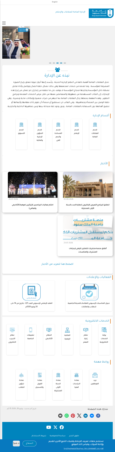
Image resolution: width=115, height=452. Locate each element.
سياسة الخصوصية (57, 436)
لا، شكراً (16, 443)
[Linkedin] (85, 415)
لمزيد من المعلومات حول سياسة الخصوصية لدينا (84, 449)
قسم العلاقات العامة (95, 133)
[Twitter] (79, 415)
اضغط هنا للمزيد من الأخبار (57, 264)
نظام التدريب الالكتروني (12, 338)
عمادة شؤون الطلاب (21, 383)
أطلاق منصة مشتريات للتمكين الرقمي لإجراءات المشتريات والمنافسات (88, 250)
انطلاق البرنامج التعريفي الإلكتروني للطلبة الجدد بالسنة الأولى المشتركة (87, 207)
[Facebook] (98, 415)
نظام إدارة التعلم (85, 338)
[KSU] (101, 12)
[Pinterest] (73, 415)
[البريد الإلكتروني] (60, 415)
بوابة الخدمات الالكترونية (104, 338)
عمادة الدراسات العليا (76, 383)
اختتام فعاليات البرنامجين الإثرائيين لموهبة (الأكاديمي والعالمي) (32, 207)
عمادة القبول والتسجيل (39, 383)
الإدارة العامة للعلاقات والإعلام (70, 12)
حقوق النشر (74, 436)
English (55, 2)
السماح (29, 443)
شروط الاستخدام (39, 436)
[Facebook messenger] (92, 415)
